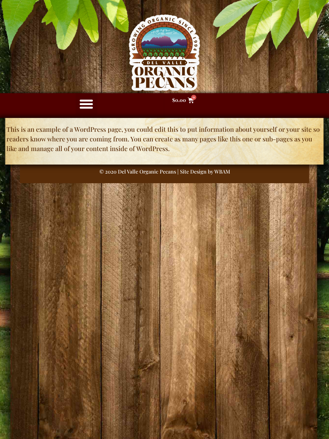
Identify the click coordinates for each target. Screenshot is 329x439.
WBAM (222, 171)
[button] (86, 104)
